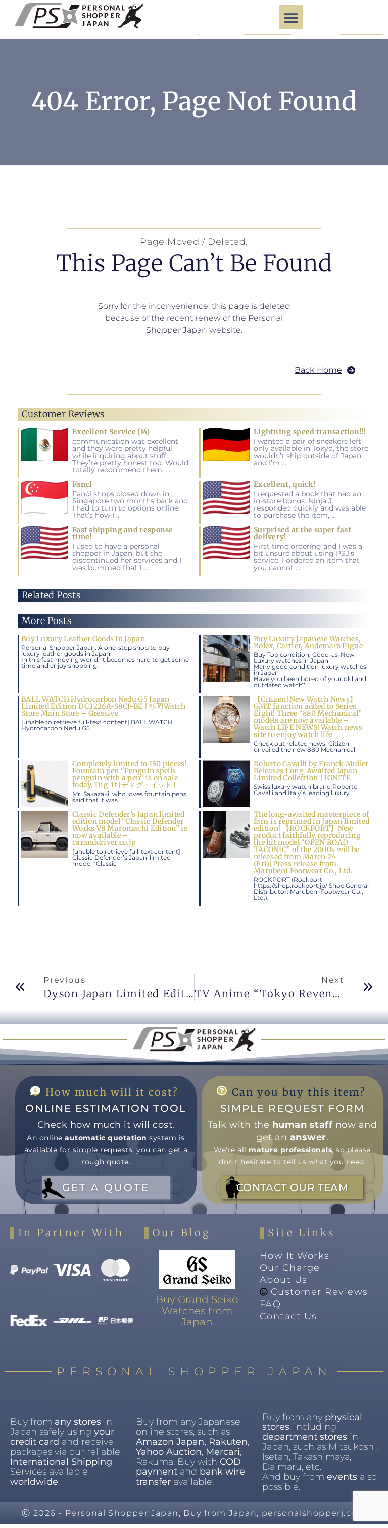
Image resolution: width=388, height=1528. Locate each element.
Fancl (82, 484)
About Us (284, 1279)
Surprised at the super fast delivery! (302, 533)
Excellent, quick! (284, 484)
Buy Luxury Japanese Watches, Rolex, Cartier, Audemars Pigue (308, 642)
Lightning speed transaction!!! (310, 431)
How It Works (295, 1255)
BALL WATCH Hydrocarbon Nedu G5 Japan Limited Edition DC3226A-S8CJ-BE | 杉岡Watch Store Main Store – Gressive (103, 706)
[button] (291, 17)
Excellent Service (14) (111, 431)
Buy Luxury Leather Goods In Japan (83, 638)
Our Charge (290, 1267)
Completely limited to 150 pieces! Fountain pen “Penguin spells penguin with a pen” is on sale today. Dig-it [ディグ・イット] (129, 774)
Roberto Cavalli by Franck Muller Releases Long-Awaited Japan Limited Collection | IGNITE (311, 770)
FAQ (270, 1304)
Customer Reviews (319, 1291)
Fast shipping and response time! (122, 533)
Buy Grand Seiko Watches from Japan (197, 1310)
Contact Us (288, 1316)
